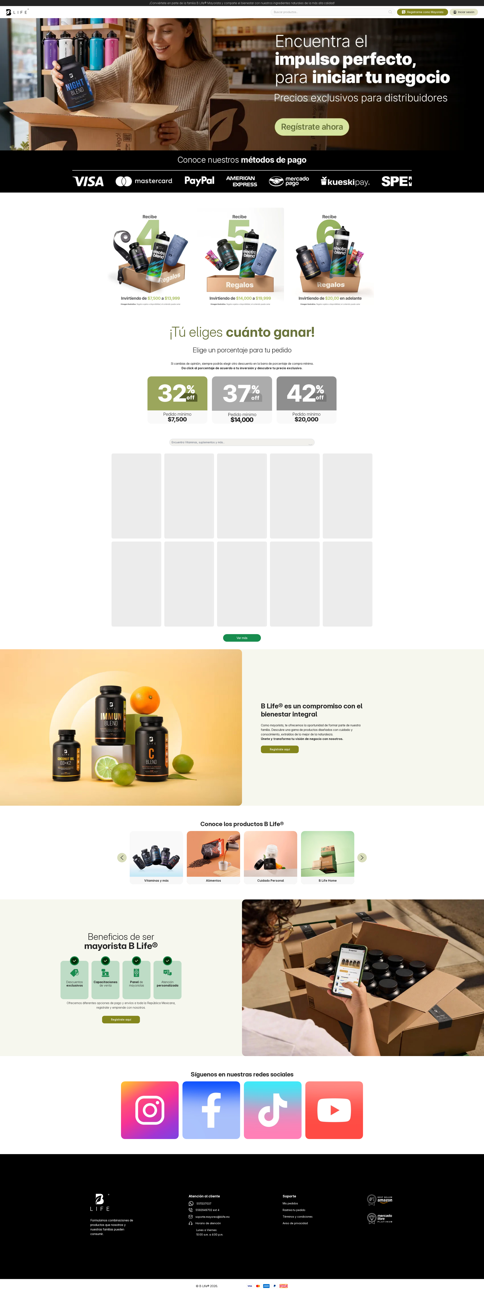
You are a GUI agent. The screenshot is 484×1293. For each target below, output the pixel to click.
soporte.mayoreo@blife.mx (212, 1216)
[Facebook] (211, 1110)
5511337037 (203, 1203)
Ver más (242, 638)
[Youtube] (334, 1110)
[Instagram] (150, 1110)
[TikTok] (273, 1110)
